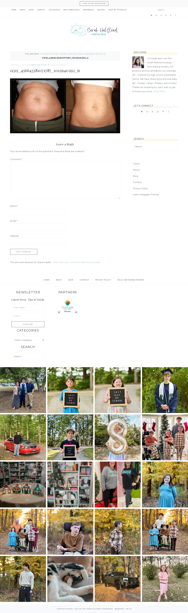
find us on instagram (94, 3)
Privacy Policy (140, 188)
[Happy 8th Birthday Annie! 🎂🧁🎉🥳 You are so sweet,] (118, 437)
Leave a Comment (58, 65)
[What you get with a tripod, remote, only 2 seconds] (23, 532)
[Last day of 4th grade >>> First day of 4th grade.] (70, 390)
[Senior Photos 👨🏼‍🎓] (23, 437)
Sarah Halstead (94, 30)
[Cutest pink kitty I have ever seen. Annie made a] (165, 579)
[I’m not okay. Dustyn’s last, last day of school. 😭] (70, 437)
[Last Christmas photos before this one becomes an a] (23, 579)
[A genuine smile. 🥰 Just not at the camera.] (118, 532)
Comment (16, 159)
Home (43, 53)
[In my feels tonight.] (165, 390)
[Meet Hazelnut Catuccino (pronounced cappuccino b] (70, 579)
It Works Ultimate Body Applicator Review (81, 53)
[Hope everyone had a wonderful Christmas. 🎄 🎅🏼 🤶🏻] (165, 437)
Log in (128, 609)
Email (13, 221)
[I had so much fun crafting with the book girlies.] (23, 484)
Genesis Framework (104, 609)
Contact (137, 182)
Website (14, 236)
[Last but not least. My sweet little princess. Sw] (165, 484)
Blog (135, 176)
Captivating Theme (83, 609)
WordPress (119, 609)
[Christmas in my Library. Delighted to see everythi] (70, 484)
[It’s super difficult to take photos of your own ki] (165, 532)
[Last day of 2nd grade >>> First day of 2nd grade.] (118, 390)
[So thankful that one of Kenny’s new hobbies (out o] (118, 579)
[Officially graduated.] (23, 390)
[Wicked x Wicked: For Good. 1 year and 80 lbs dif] (118, 484)
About (136, 170)
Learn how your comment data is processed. (77, 262)
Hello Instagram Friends (146, 194)
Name (14, 206)
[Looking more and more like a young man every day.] (70, 532)
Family (52, 53)
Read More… (160, 91)
